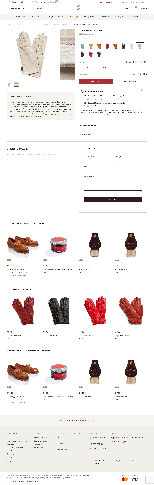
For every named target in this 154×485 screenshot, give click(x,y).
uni (80, 272)
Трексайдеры (12, 270)
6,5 (8, 338)
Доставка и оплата (41, 437)
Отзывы (9, 451)
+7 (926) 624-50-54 (17, 2)
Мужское (21, 17)
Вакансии (10, 458)
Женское (37, 17)
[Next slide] (71, 78)
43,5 (25, 272)
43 (22, 272)
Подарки (89, 17)
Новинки (104, 17)
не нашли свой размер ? (136, 62)
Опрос (9, 461)
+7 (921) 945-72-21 (43, 2)
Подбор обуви (62, 449)
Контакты (10, 454)
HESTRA (97, 30)
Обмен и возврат (40, 441)
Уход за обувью (56, 17)
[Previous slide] (64, 78)
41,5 (11, 272)
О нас (9, 437)
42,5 (18, 272)
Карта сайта (33, 481)
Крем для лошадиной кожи (55, 270)
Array (21, 270)
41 (8, 272)
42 (15, 272)
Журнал (133, 17)
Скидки (119, 17)
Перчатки (11, 336)
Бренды (74, 17)
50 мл (45, 272)
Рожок (82, 270)
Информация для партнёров (17, 441)
